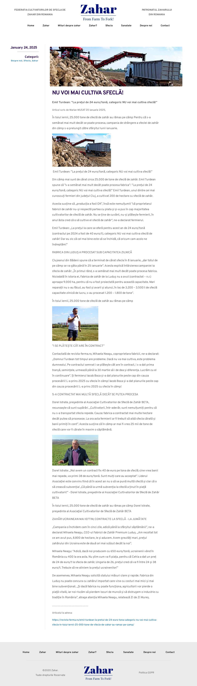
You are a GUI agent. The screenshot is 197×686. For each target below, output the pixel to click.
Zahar (35, 61)
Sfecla (27, 61)
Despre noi (16, 61)
